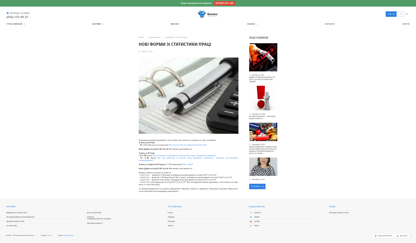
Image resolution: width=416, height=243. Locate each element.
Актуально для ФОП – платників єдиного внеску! (262, 117)
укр (401, 14)
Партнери (171, 221)
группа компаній (208, 14)
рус (407, 14)
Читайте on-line (224, 3)
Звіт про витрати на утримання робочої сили (187, 145)
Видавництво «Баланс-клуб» (16, 212)
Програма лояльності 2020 (339, 212)
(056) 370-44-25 (17, 17)
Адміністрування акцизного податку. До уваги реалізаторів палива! (262, 79)
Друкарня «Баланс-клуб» (15, 221)
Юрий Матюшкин (68, 235)
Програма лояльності (95, 223)
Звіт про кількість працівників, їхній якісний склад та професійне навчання (183, 156)
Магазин (175, 24)
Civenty (49, 235)
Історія (170, 212)
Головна (141, 37)
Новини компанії (154, 37)
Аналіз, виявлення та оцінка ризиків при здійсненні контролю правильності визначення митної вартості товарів (263, 150)
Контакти (329, 24)
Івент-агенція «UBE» (94, 212)
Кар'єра (406, 24)
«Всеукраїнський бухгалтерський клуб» (20, 217)
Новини (251, 24)
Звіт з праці (187, 164)
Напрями (96, 24)
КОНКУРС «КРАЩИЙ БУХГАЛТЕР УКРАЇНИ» (99, 218)
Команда (171, 217)
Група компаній (14, 24)
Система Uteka (11, 225)
